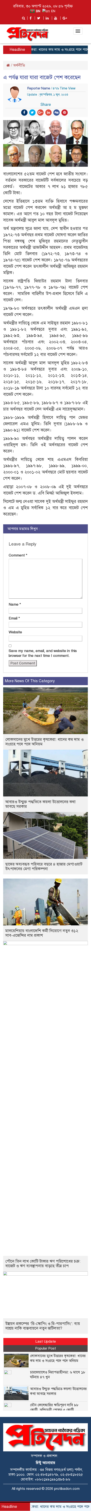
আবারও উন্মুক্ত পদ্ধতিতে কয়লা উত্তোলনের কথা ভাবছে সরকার (40, 804)
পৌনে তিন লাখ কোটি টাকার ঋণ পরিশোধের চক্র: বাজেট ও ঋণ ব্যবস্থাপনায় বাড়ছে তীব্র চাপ (42, 1263)
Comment (18, 555)
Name (15, 604)
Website (15, 632)
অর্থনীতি (19, 65)
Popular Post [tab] (45, 1348)
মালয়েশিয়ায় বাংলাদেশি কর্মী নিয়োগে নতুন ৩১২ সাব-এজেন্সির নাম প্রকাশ (41, 933)
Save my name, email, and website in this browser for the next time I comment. (43, 653)
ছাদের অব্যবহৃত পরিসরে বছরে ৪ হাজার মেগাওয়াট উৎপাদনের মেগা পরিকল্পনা (43, 866)
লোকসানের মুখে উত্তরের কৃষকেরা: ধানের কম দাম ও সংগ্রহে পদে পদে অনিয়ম (44, 741)
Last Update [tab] (45, 1341)
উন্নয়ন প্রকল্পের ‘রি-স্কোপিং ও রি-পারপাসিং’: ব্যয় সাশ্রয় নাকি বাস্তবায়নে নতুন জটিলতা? (42, 1326)
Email (14, 618)
